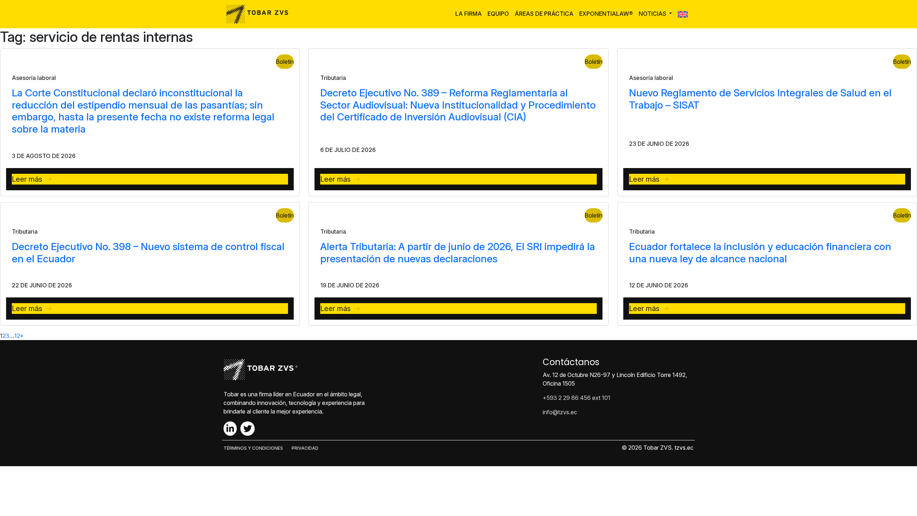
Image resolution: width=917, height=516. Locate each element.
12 (17, 335)
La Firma (468, 13)
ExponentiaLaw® (606, 13)
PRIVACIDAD (305, 448)
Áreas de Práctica (544, 13)
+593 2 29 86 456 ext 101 (576, 397)
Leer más (27, 179)
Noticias (653, 13)
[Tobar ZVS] (259, 14)
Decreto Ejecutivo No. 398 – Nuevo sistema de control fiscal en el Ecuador (148, 252)
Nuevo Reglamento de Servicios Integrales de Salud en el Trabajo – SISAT (760, 99)
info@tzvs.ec (560, 412)
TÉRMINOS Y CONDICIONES (253, 448)
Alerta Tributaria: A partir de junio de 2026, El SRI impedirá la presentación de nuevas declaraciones (457, 252)
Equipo (498, 13)
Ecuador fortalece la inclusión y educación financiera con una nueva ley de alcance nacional (760, 252)
